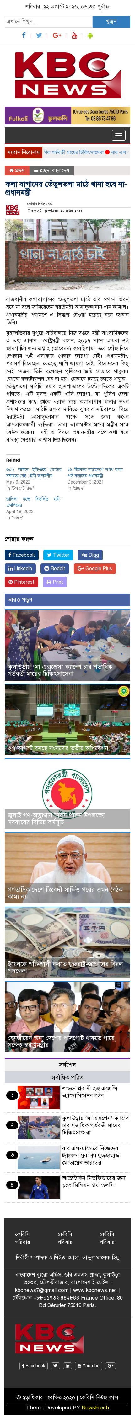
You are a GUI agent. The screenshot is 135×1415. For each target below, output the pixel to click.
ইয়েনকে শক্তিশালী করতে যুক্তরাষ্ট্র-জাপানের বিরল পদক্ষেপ (65, 967)
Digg (93, 555)
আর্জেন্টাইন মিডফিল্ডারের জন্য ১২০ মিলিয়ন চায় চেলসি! (94, 1182)
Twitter (60, 555)
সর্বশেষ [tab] (67, 1065)
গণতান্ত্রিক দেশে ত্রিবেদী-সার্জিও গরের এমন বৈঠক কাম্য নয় (65, 893)
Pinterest (24, 582)
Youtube (90, 1366)
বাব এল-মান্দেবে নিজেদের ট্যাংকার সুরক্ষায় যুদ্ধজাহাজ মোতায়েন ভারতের (90, 1155)
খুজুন (111, 21)
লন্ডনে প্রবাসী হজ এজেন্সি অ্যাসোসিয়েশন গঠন (89, 1092)
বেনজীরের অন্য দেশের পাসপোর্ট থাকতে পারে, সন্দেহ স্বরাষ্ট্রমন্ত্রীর (62, 1041)
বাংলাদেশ (60, 170)
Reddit (57, 568)
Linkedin (22, 568)
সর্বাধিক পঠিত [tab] (67, 1077)
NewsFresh (95, 1407)
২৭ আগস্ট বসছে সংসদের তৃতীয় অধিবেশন (58, 748)
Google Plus (98, 568)
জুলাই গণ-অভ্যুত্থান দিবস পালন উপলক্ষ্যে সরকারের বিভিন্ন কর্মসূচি (56, 819)
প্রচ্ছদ (19, 170)
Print (57, 582)
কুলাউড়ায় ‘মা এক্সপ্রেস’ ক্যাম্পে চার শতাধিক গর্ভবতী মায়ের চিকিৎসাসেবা (60, 670)
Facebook (23, 555)
